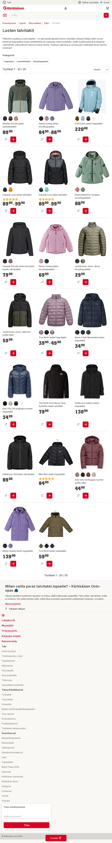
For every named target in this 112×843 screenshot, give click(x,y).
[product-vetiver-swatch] (82, 261)
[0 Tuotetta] (107, 8)
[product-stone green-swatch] (82, 189)
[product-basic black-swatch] (5, 261)
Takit (46, 23)
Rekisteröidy (9, 641)
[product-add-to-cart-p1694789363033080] (86, 496)
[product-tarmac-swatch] (41, 546)
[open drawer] (5, 15)
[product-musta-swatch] (46, 332)
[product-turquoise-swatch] (46, 189)
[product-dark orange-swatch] (10, 189)
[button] (88, 2)
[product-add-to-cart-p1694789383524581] (86, 424)
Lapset (22, 23)
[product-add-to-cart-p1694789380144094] (13, 282)
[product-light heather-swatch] (41, 261)
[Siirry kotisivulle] (13, 8)
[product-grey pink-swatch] (46, 118)
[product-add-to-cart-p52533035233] (49, 211)
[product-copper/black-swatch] (77, 118)
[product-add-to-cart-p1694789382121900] (49, 424)
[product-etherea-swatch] (94, 474)
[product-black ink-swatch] (10, 118)
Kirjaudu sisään (11, 636)
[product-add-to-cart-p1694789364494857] (49, 353)
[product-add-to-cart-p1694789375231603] (86, 353)
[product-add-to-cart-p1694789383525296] (13, 496)
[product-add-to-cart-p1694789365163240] (13, 424)
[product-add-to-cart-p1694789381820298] (86, 211)
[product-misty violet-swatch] (52, 118)
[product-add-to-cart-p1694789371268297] (86, 282)
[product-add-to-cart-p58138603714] (13, 139)
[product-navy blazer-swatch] (82, 332)
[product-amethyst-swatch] (10, 261)
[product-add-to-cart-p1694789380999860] (13, 353)
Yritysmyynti (9, 630)
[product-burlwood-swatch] (16, 118)
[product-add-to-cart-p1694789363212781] (13, 564)
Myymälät (7, 625)
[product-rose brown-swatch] (88, 474)
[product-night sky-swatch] (16, 403)
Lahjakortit (8, 620)
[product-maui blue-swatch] (82, 118)
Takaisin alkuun (17, 609)
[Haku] (106, 15)
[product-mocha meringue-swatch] (77, 474)
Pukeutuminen (9, 23)
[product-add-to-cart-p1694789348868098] (49, 139)
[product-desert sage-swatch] (10, 403)
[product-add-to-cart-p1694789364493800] (49, 564)
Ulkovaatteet (35, 23)
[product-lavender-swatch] (41, 332)
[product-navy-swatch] (46, 261)
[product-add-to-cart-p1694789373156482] (49, 282)
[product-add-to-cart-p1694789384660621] (86, 139)
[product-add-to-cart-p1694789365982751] (49, 496)
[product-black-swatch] (5, 118)
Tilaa (26, 825)
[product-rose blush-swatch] (77, 189)
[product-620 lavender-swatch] (52, 332)
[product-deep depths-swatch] (88, 332)
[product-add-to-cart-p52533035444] (13, 211)
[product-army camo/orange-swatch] (88, 118)
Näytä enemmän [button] (13, 603)
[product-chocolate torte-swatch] (82, 474)
